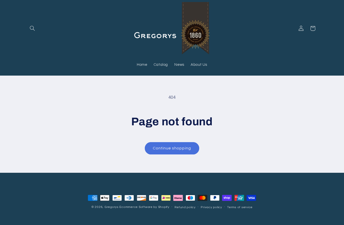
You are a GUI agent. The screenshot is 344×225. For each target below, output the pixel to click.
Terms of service (240, 207)
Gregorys (112, 207)
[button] (32, 28)
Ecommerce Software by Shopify (144, 207)
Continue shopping (172, 148)
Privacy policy (211, 207)
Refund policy (185, 207)
